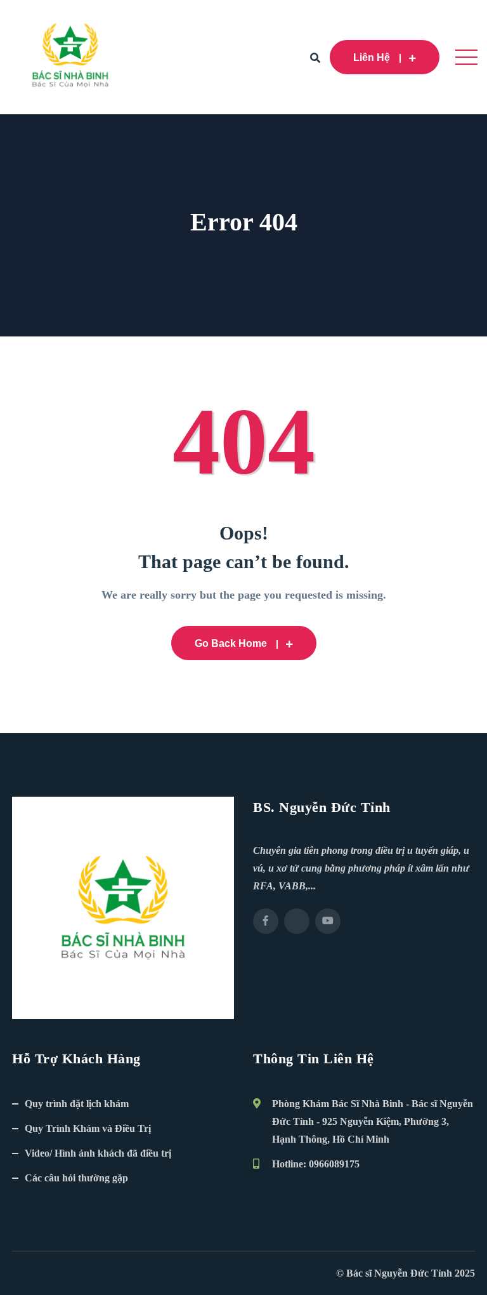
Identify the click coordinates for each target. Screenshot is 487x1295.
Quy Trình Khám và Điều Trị (88, 1128)
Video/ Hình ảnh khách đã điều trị (98, 1153)
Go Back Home (231, 643)
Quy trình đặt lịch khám (77, 1103)
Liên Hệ (371, 57)
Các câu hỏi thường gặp (76, 1177)
